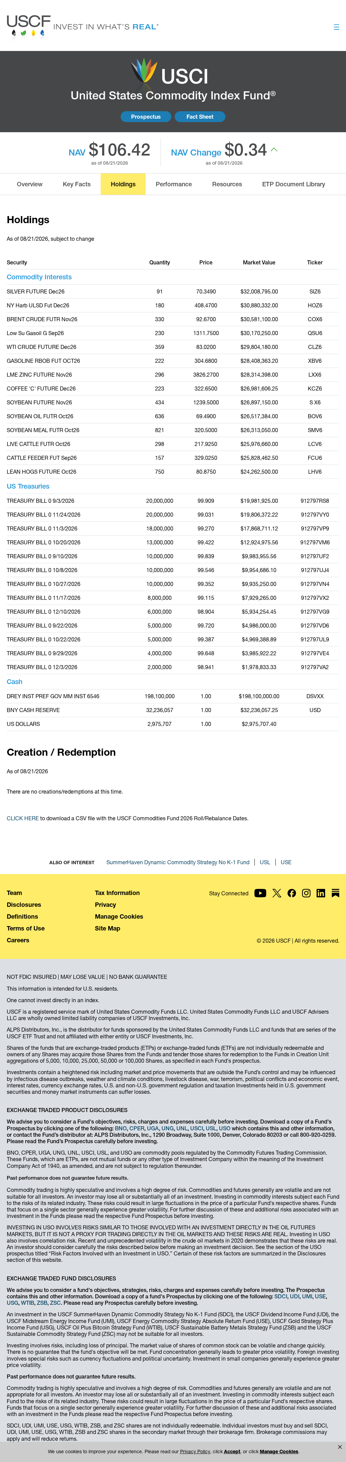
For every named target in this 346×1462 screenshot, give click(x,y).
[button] (340, 1447)
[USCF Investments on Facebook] (292, 902)
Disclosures (24, 905)
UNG (168, 1128)
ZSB (42, 1302)
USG (12, 1302)
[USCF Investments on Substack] (335, 902)
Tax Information (117, 893)
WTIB (27, 1302)
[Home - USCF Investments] (83, 29)
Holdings (123, 184)
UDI (294, 1296)
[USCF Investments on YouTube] (260, 902)
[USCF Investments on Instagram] (306, 902)
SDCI (280, 1296)
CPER (136, 1128)
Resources (227, 184)
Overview (30, 184)
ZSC (55, 1302)
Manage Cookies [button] (279, 1451)
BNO (121, 1128)
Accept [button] (232, 1451)
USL (265, 862)
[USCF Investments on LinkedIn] (321, 902)
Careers (18, 940)
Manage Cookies (119, 916)
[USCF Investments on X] (276, 902)
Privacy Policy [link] (195, 1451)
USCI (196, 1128)
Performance (174, 184)
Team (14, 893)
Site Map (107, 928)
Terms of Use (26, 928)
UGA (153, 1128)
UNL (182, 1128)
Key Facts (77, 184)
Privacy (105, 905)
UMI (307, 1296)
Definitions (22, 916)
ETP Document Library (293, 184)
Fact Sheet (200, 116)
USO (224, 1128)
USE (286, 862)
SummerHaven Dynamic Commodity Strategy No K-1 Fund (177, 862)
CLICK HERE (23, 818)
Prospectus (146, 116)
